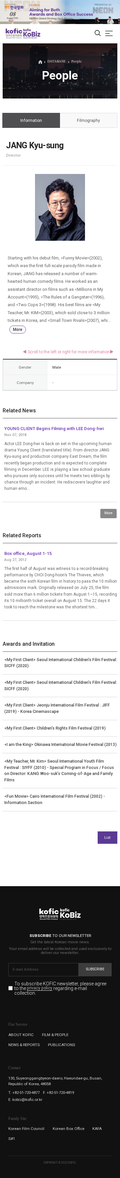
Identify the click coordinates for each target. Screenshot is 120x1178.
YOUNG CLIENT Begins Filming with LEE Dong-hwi (54, 428)
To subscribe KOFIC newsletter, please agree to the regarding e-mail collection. (60, 988)
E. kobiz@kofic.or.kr (25, 1099)
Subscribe (95, 969)
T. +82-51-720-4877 (24, 1092)
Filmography (88, 120)
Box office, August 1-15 (28, 553)
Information (31, 120)
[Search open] (97, 33)
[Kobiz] (31, 33)
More (17, 329)
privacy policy (39, 988)
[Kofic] (14, 33)
